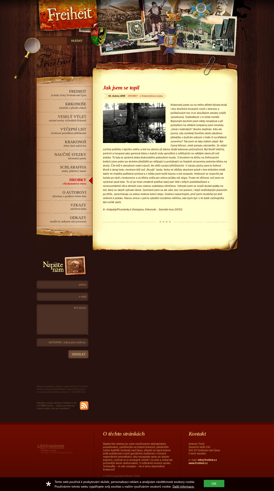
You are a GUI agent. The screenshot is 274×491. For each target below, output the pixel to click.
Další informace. (184, 486)
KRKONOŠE (72, 105)
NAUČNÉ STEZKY (70, 156)
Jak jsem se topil (121, 88)
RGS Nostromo (46, 444)
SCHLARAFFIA (73, 169)
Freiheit (45, 3)
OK (214, 483)
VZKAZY (78, 206)
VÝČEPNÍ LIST (68, 131)
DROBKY (74, 181)
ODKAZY (68, 219)
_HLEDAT (76, 40)
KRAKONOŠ (75, 143)
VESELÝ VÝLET (67, 118)
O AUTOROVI (69, 194)
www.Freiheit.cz (198, 463)
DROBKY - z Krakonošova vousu (145, 96)
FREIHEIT (68, 93)
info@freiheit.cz (207, 460)
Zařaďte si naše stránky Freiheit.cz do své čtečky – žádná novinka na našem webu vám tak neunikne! (56, 406)
